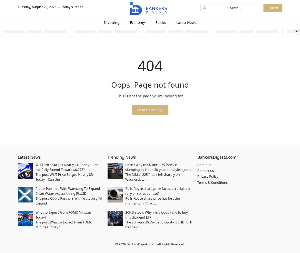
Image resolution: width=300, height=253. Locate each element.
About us (204, 165)
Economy (137, 22)
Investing (111, 22)
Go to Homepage (150, 110)
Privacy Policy (207, 176)
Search (273, 8)
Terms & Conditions (212, 182)
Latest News (186, 22)
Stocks (161, 22)
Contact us (205, 170)
